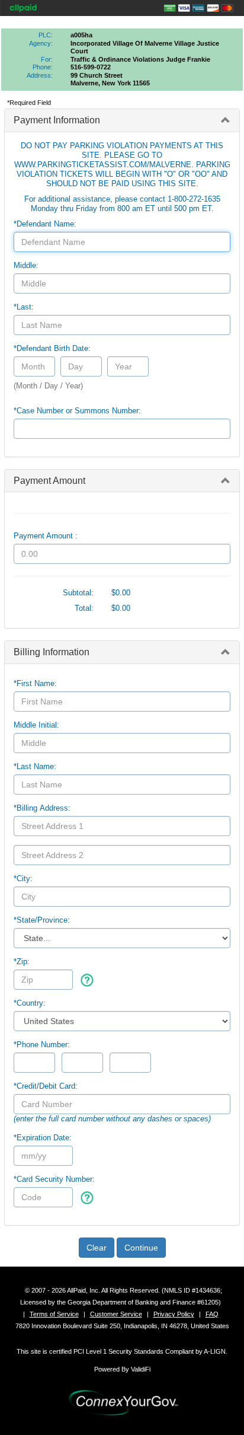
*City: (23, 878)
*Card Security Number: (54, 1179)
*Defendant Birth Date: (52, 348)
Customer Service (116, 1314)
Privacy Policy (173, 1314)
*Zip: (22, 961)
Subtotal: (78, 592)
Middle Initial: (36, 724)
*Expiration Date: (43, 1137)
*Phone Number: (42, 1044)
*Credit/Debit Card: (46, 1086)
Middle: (26, 265)
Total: (84, 608)
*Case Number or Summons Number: (77, 410)
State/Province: (42, 920)
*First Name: (35, 683)
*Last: (24, 306)
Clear (96, 1247)
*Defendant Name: (45, 223)
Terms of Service (54, 1314)
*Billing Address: (42, 807)
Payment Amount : (46, 535)
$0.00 (120, 592)
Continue (141, 1247)
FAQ (212, 1314)
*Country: (30, 1003)
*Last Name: (35, 766)
